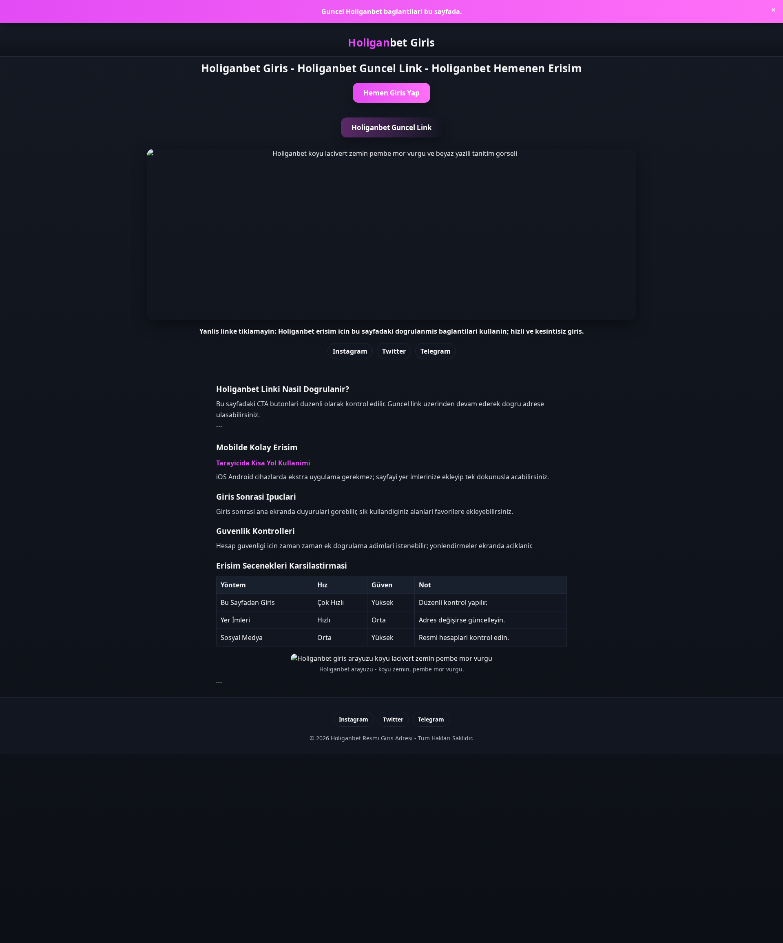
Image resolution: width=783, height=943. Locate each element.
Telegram (435, 351)
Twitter (394, 351)
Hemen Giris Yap (391, 92)
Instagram (350, 351)
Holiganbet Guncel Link (392, 127)
